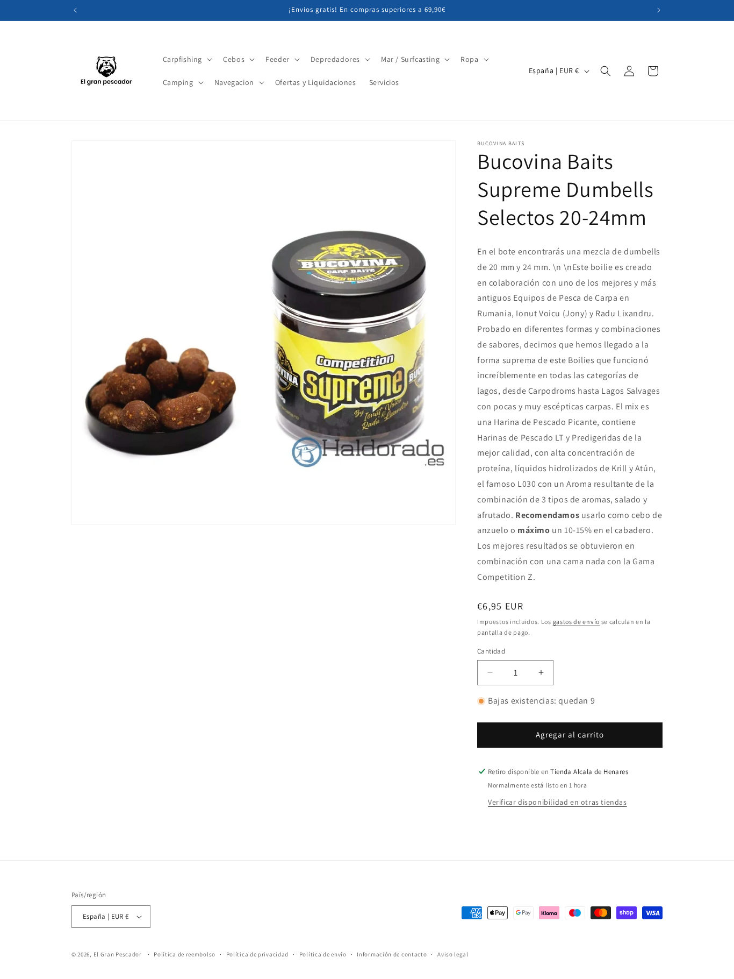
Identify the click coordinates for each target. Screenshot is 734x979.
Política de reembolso (184, 954)
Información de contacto (392, 954)
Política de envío (323, 954)
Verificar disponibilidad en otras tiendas (557, 802)
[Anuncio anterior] (75, 10)
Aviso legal (453, 954)
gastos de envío (576, 622)
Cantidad (491, 651)
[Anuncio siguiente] (659, 10)
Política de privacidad (257, 954)
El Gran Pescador (117, 954)
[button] (186, 59)
